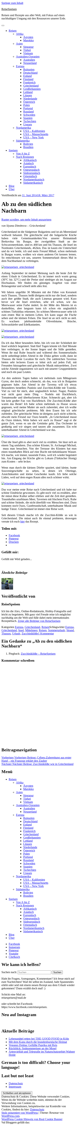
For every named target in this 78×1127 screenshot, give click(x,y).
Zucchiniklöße (30, 633)
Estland (27, 75)
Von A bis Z (23, 153)
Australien (29, 59)
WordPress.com (10, 1115)
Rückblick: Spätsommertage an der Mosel (32, 1048)
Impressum (15, 1086)
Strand (70, 630)
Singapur (28, 46)
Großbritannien (32, 88)
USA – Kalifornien (34, 130)
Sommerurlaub (56, 630)
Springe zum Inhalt (12, 2)
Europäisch (29, 166)
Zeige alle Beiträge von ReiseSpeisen (39, 620)
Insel (21, 630)
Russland (28, 111)
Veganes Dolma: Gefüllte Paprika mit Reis (33, 1045)
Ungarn (27, 124)
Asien (19, 43)
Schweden (29, 114)
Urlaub (16, 633)
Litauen (27, 95)
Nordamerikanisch (33, 179)
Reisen (13, 30)
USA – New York (33, 137)
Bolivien (28, 143)
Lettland (28, 92)
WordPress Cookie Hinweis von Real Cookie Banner (31, 1119)
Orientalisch (30, 176)
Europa (20, 66)
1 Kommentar (46, 633)
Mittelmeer (31, 630)
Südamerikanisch (33, 182)
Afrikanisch (30, 160)
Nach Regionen (25, 156)
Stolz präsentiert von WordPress (19, 1112)
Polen (26, 105)
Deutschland (30, 72)
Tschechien (29, 121)
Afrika (19, 33)
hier (22, 521)
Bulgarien (28, 69)
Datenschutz (16, 1083)
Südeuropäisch (31, 173)
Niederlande (30, 98)
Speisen (13, 150)
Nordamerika (23, 127)
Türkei (27, 50)
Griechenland (31, 85)
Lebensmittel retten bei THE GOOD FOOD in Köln (39, 1038)
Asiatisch (28, 163)
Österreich (29, 101)
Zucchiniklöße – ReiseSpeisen (38, 653)
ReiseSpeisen (9, 9)
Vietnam (28, 53)
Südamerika (23, 140)
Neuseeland (30, 63)
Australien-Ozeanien (28, 56)
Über (12, 189)
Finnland (28, 79)
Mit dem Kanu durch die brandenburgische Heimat (38, 1041)
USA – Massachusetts (35, 134)
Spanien (27, 118)
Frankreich (29, 82)
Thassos (6, 633)
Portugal (28, 108)
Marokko (28, 40)
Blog (11, 185)
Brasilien (28, 147)
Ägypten (28, 37)
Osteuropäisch (31, 169)
